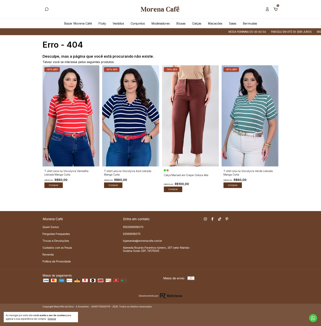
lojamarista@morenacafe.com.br (142, 240)
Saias (232, 23)
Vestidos (118, 23)
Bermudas (250, 23)
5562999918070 (133, 227)
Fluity (102, 23)
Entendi (52, 318)
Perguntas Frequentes (56, 233)
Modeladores (160, 23)
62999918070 (131, 233)
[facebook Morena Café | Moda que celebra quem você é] (212, 219)
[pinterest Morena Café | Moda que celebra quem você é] (227, 219)
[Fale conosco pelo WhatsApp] (313, 318)
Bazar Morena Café (78, 23)
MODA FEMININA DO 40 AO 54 (234, 31)
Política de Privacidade (57, 261)
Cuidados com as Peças (57, 247)
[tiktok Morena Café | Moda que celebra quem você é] (219, 219)
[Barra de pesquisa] (47, 9)
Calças (196, 23)
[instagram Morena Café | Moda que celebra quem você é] (205, 219)
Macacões (215, 23)
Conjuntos (138, 23)
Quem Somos (51, 227)
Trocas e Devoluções (56, 240)
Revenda (48, 254)
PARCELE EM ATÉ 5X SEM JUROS (278, 31)
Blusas (181, 23)
